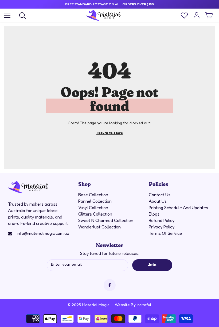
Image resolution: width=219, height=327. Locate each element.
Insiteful (144, 304)
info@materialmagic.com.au (43, 233)
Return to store (109, 133)
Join (152, 264)
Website (122, 304)
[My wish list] (184, 15)
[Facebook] (110, 285)
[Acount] (196, 15)
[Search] (22, 15)
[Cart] (209, 15)
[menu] (7, 15)
